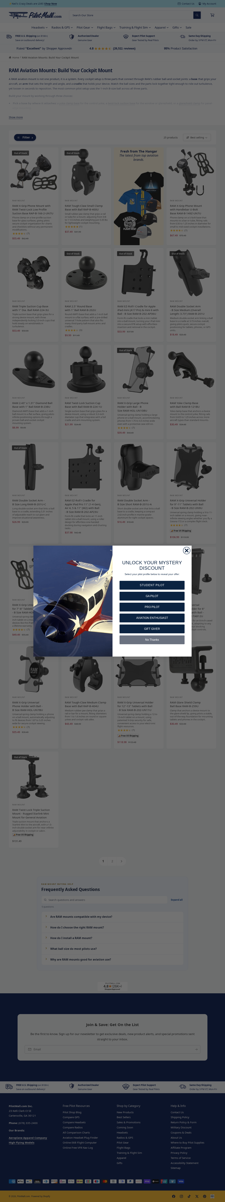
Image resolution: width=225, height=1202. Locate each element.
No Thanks (152, 639)
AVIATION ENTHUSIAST (152, 617)
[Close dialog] (186, 550)
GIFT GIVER (152, 628)
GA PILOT (152, 596)
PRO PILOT (152, 606)
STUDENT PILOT (152, 585)
